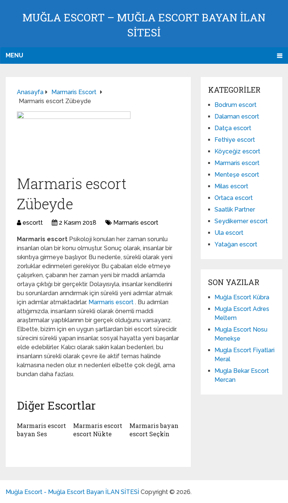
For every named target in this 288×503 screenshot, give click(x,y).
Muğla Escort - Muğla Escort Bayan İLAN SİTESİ (72, 491)
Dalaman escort (236, 116)
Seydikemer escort (241, 221)
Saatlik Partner (234, 209)
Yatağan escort (235, 244)
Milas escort (231, 186)
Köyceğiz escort (237, 151)
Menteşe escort (236, 174)
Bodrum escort (235, 104)
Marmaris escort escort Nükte (97, 430)
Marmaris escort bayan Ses (41, 430)
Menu (14, 55)
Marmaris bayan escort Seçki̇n (153, 430)
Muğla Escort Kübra (241, 297)
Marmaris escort (135, 222)
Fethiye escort (234, 139)
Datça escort (232, 128)
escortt (32, 222)
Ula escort (228, 232)
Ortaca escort (233, 197)
